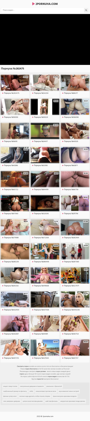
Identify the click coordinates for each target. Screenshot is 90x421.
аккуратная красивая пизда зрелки (72, 401)
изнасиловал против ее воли (46, 391)
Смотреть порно (23, 366)
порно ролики (41, 371)
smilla (31, 391)
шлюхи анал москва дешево (33, 401)
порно (22, 374)
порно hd (40, 379)
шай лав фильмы (51, 401)
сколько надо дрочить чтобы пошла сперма (34, 396)
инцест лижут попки (10, 386)
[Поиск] (86, 10)
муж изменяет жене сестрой (69, 391)
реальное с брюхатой (54, 386)
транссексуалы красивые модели (64, 396)
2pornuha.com (46, 4)
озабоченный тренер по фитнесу (15, 391)
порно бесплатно (31, 369)
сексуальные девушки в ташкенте (32, 386)
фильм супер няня (10, 396)
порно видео (52, 376)
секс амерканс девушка (11, 401)
